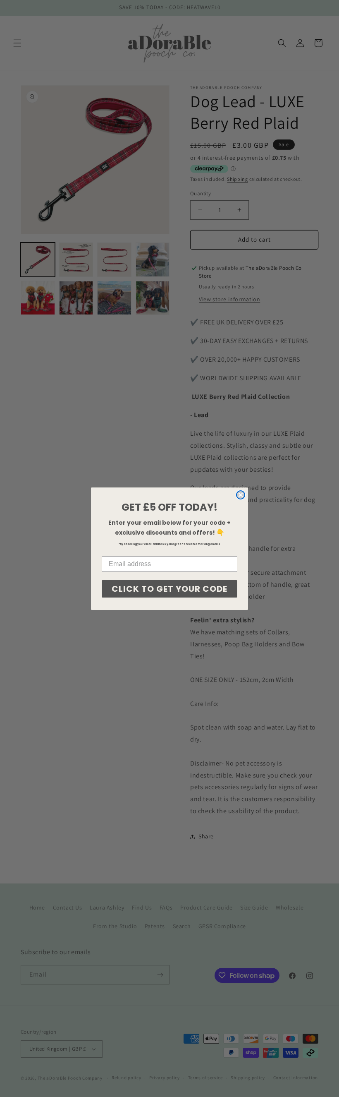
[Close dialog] (240, 495)
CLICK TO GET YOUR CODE (169, 589)
